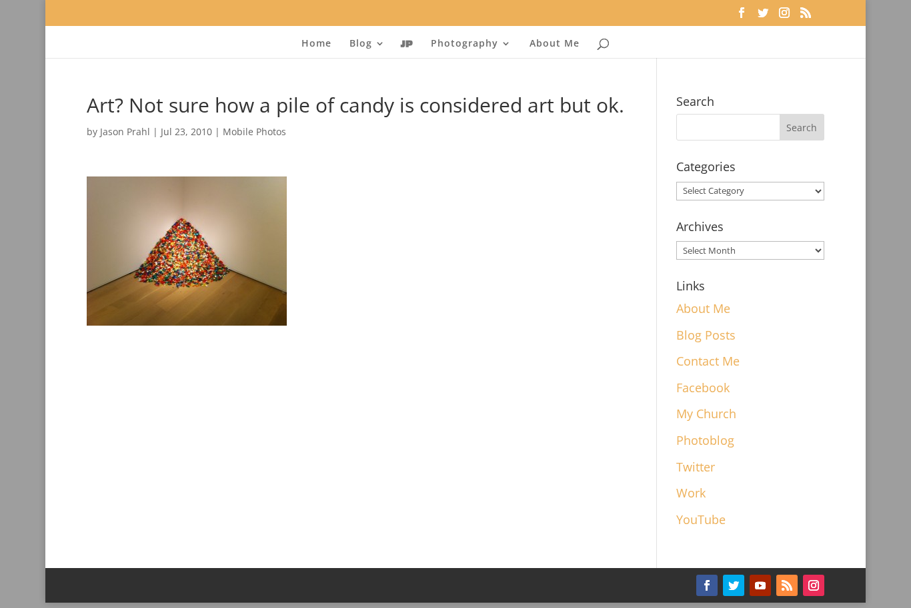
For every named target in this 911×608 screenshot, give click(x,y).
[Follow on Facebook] (707, 585)
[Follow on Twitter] (733, 585)
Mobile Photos (254, 131)
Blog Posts (706, 335)
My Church (706, 414)
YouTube (701, 519)
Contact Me (708, 361)
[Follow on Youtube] (760, 585)
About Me (555, 44)
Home (316, 44)
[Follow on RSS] (787, 585)
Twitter (695, 467)
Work (691, 493)
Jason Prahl (125, 131)
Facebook (703, 388)
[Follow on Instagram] (813, 585)
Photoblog (705, 440)
